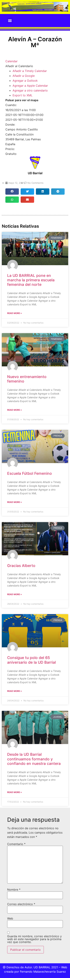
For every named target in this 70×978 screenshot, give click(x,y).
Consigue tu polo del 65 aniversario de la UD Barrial (31, 659)
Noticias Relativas (20, 226)
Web (10, 918)
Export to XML (22, 95)
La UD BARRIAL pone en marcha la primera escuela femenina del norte (31, 280)
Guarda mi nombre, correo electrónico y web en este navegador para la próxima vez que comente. (34, 939)
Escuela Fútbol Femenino (29, 473)
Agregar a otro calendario (30, 90)
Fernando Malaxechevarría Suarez (43, 971)
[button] (10, 21)
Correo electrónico (21, 904)
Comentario (16, 844)
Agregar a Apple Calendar (30, 85)
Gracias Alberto (21, 565)
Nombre (13, 889)
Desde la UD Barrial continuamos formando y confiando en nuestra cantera (34, 759)
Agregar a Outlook (25, 80)
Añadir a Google (24, 76)
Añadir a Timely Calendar (30, 71)
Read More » (14, 313)
